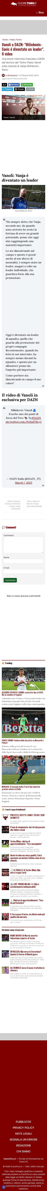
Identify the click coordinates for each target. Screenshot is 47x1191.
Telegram (8, 89)
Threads (20, 89)
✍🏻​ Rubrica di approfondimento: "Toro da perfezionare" (26, 901)
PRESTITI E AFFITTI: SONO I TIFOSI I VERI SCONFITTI (27, 816)
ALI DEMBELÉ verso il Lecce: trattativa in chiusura (27, 969)
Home (5, 39)
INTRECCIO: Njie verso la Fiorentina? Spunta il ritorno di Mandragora (25, 953)
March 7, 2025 (23, 482)
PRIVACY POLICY (23, 1127)
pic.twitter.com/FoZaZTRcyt (24, 421)
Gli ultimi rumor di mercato (13, 929)
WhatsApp (28, 85)
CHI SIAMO (23, 1151)
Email (32, 89)
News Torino (16, 39)
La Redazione (11, 75)
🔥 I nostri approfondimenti (13, 809)
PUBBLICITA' (23, 1121)
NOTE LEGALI (23, 1133)
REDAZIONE (23, 1145)
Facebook (15, 85)
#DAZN (36, 418)
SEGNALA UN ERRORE (23, 1139)
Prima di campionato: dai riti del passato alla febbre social (27, 828)
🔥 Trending (7, 663)
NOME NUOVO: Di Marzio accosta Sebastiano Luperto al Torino (23, 937)
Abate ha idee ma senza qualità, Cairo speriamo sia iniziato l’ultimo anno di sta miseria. (27, 858)
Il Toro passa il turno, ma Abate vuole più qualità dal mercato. (27, 915)
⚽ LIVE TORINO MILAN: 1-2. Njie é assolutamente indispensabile (24, 885)
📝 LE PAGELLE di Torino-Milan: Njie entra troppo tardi (25, 871)
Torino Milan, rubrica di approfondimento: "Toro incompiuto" (26, 843)
